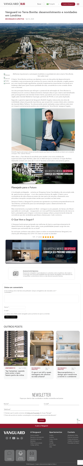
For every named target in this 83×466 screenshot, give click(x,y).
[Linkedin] (18, 439)
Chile (50, 447)
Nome (6, 307)
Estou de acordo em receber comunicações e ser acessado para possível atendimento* (30, 415)
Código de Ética (34, 445)
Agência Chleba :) (52, 464)
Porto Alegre (52, 445)
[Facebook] (10, 439)
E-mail (6, 310)
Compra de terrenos (73, 439)
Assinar (41, 420)
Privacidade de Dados (73, 443)
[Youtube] (13, 439)
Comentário (8, 292)
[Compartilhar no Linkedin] (7, 83)
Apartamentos (10, 368)
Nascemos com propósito (37, 437)
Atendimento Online (73, 435)
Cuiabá (51, 441)
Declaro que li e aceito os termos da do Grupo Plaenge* (28, 413)
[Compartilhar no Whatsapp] (7, 75)
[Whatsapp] (22, 439)
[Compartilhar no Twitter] (6, 81)
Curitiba (51, 435)
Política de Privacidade (33, 413)
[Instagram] (7, 439)
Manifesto (33, 441)
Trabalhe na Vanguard (73, 441)
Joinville (51, 443)
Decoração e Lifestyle (14, 19)
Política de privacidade (36, 443)
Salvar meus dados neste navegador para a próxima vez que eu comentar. (28, 314)
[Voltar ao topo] (79, 420)
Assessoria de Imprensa (30, 271)
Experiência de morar (36, 439)
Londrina (51, 437)
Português (52, 4)
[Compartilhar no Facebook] (7, 78)
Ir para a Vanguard (68, 4)
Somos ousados (34, 435)
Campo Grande (53, 439)
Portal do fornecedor (73, 437)
